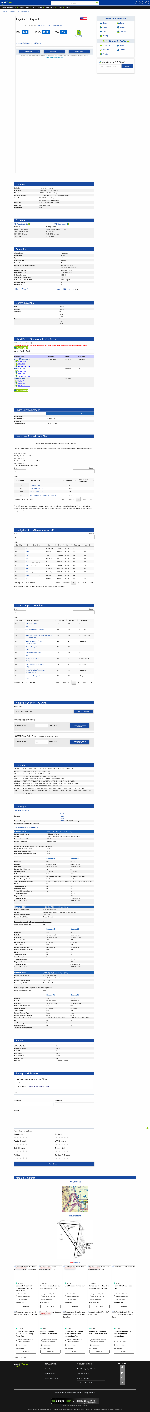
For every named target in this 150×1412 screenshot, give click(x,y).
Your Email (58, 1100)
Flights (104, 27)
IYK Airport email (60, 224)
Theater (105, 54)
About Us (63, 1393)
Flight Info (53, 51)
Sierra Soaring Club (21, 378)
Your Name (17, 1100)
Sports (122, 50)
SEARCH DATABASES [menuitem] (9, 7)
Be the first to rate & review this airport (51, 25)
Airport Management (22, 359)
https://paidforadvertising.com (54, 57)
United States (36, 43)
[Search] (97, 3)
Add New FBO (22, 348)
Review (16, 1110)
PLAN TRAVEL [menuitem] (37, 7)
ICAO (38, 32)
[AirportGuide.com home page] (6, 3)
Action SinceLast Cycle (83, 480)
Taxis (122, 23)
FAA (57, 32)
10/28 (62, 816)
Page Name (35, 480)
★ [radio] (15, 1137)
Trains (122, 27)
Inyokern (19, 43)
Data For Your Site (83, 1378)
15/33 (62, 818)
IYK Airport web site (21, 224)
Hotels (104, 23)
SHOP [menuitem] (60, 7)
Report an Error (82, 1393)
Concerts (105, 50)
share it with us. (77, 1262)
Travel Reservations (51, 1378)
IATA (18, 32)
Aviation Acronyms (83, 1373)
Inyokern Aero (19, 368)
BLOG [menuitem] (68, 7)
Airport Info (28, 51)
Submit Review (54, 1164)
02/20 (62, 814)
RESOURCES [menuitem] (50, 7)
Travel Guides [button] (79, 51)
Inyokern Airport (23, 12)
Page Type (20, 480)
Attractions (106, 45)
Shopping (48, 1369)
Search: (91, 468)
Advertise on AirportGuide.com (86, 1383)
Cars (104, 31)
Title (15, 1092)
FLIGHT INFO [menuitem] (24, 7)
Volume (69, 480)
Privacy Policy (71, 1393)
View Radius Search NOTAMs (80, 725)
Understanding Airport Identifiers (87, 1369)
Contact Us (91, 1393)
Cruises (123, 31)
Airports (12, 12)
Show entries (16, 472)
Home (5, 12)
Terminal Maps (50, 1373)
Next (84, 583)
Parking (105, 35)
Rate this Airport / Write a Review (38, 1086)
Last (91, 583)
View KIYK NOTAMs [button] (83, 711)
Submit (127, 66)
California (26, 43)
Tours (122, 45)
